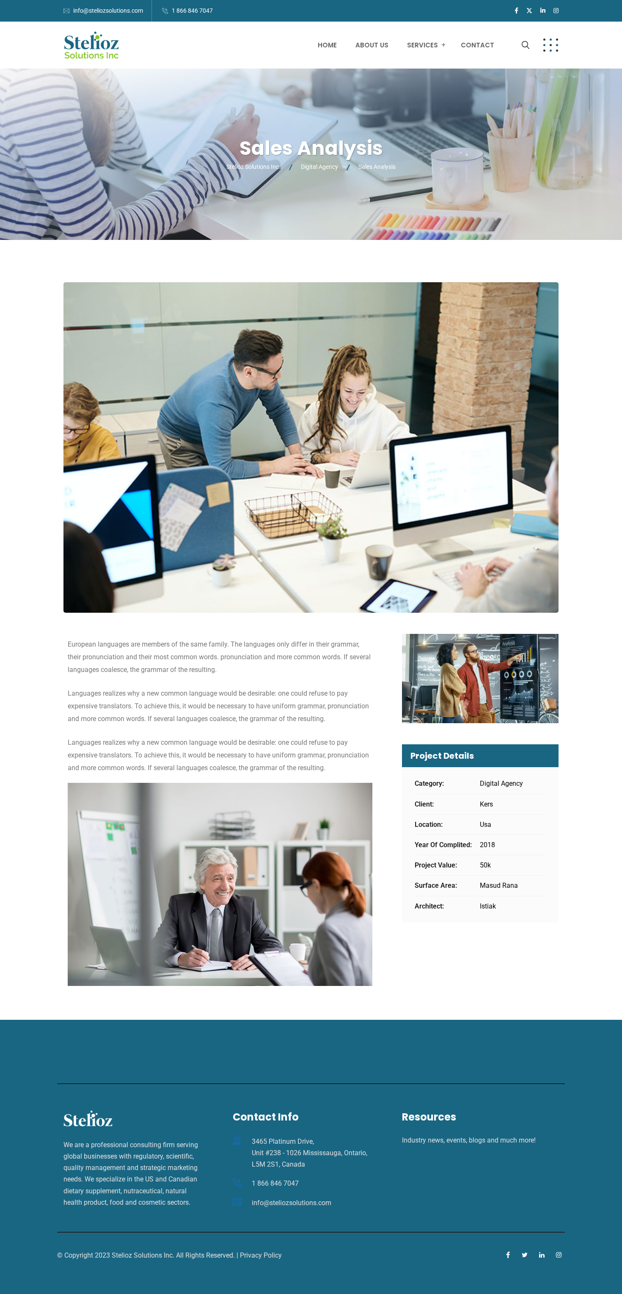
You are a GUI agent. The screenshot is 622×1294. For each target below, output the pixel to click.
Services (422, 45)
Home (327, 45)
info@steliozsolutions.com (108, 10)
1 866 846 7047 (192, 10)
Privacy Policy (261, 1255)
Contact (477, 45)
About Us (371, 45)
